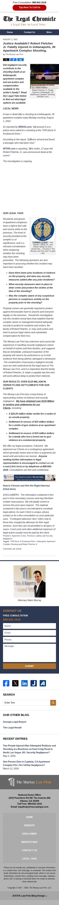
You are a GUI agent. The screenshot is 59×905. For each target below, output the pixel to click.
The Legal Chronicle (29, 21)
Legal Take (29, 858)
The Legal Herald (12, 727)
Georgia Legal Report (14, 722)
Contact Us (29, 32)
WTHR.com (9, 148)
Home (10, 32)
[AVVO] (43, 683)
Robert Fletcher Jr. (30, 544)
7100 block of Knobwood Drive (22, 541)
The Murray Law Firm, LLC (40, 888)
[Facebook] (6, 683)
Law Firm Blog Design (28, 896)
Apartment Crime (19, 536)
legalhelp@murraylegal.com (33, 807)
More (49, 32)
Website (29, 825)
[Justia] (34, 683)
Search (53, 703)
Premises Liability (34, 536)
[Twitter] (15, 683)
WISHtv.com (25, 127)
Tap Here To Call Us (29, 7)
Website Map (29, 842)
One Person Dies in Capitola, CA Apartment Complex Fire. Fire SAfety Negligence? (26, 763)
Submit (29, 666)
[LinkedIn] (24, 683)
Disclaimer (29, 834)
